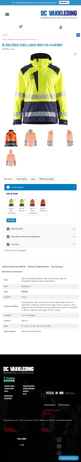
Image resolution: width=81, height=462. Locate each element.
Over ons (47, 413)
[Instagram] (59, 446)
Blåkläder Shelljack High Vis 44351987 (22, 39)
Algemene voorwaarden (10, 429)
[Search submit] (78, 35)
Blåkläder (24, 292)
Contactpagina (49, 404)
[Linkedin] (59, 453)
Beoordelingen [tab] (57, 266)
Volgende (11, 220)
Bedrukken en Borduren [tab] (12, 271)
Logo (33, 179)
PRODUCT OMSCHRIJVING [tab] (38, 266)
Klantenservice (64, 404)
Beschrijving (22, 179)
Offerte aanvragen (46, 179)
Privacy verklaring (46, 429)
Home (4, 39)
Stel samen (8, 179)
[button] (7, 14)
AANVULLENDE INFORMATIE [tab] (14, 266)
